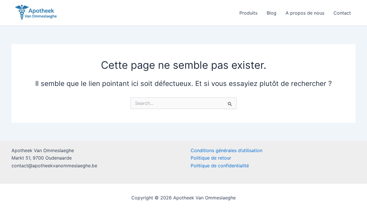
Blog (271, 13)
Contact (342, 13)
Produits (248, 13)
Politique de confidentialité (220, 165)
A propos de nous (305, 13)
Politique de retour (211, 158)
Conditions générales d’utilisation (226, 150)
